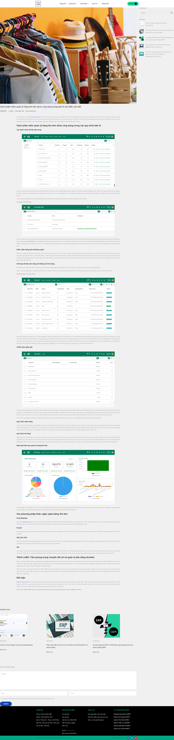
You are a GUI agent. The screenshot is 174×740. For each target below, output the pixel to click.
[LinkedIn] (132, 737)
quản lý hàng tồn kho (35, 117)
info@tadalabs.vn (71, 730)
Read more (3, 649)
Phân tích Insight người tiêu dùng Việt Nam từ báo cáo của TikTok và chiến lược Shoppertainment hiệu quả (159, 54)
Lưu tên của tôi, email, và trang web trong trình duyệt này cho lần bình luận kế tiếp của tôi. (28, 698)
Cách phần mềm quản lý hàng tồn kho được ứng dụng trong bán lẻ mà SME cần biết (40, 106)
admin (12, 111)
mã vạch (39, 241)
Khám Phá (105, 3)
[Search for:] (156, 13)
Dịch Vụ (94, 3)
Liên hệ (131, 3)
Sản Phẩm (83, 3)
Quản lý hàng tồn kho (23, 582)
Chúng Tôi (72, 3)
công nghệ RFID (29, 241)
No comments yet (31, 111)
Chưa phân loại (19, 111)
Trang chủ (63, 3)
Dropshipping (25, 522)
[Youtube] (136, 737)
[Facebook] (128, 737)
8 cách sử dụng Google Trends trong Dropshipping (16, 645)
